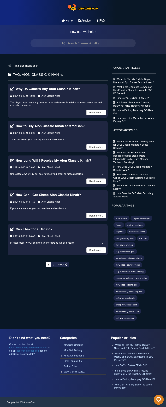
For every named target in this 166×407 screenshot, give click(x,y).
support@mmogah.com (27, 350)
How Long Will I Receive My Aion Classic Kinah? (53, 160)
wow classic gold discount (127, 311)
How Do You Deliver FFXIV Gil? (132, 97)
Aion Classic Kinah (50, 95)
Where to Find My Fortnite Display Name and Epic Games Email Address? (133, 80)
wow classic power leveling (128, 264)
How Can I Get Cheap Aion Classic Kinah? (48, 194)
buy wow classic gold (125, 251)
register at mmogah (141, 218)
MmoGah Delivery (73, 350)
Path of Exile (70, 366)
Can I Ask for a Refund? (34, 229)
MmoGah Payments (74, 355)
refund (119, 225)
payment (120, 231)
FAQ (102, 20)
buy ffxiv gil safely (137, 231)
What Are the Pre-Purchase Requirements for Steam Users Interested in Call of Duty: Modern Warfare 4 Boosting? (130, 157)
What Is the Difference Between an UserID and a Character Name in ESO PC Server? (132, 90)
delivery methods (134, 225)
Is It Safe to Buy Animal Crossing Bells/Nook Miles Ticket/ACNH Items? (132, 104)
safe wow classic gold (125, 298)
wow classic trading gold (126, 284)
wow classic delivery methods (129, 258)
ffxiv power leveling (124, 244)
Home (69, 20)
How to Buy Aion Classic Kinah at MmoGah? (50, 125)
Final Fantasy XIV (73, 360)
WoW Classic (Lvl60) (74, 371)
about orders (121, 218)
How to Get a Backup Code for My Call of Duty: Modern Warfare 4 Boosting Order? (134, 178)
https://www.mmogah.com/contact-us (28, 347)
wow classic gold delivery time (129, 291)
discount (143, 238)
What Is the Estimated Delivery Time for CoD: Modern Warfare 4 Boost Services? (133, 144)
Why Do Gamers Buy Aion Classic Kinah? (47, 88)
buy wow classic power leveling (130, 271)
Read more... (96, 112)
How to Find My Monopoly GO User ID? (135, 379)
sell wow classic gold (125, 317)
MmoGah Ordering (73, 344)
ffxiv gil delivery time (125, 238)
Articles (86, 20)
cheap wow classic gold (126, 304)
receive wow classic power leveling (131, 278)
